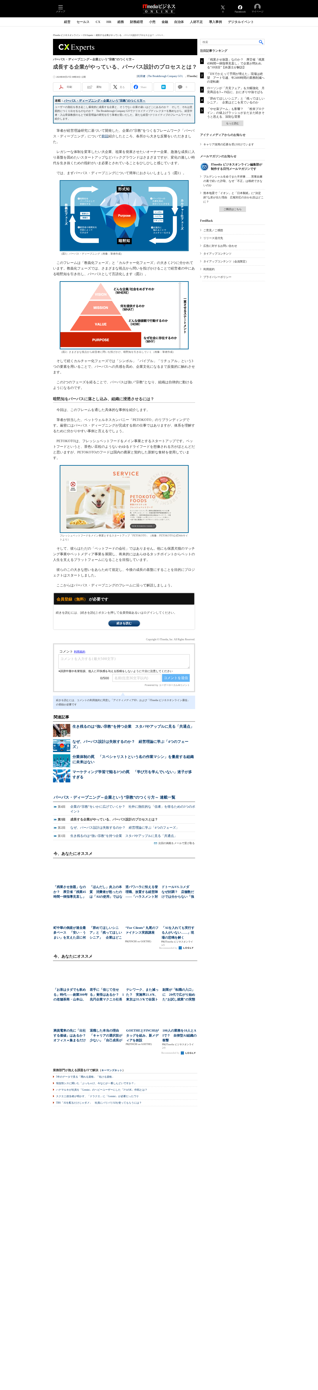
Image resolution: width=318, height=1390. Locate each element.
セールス (83, 22)
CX (98, 22)
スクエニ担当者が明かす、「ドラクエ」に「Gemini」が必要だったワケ (97, 1096)
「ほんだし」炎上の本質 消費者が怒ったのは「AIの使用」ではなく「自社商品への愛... (106, 892)
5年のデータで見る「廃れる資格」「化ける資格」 (85, 1076)
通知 (98, 86)
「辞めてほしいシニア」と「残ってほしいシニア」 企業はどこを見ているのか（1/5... (106, 933)
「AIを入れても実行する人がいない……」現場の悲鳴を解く (178, 932)
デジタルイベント (241, 22)
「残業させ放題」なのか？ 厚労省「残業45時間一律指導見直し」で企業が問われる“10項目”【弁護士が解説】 (236, 63)
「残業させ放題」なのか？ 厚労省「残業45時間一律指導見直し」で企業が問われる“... (69, 892)
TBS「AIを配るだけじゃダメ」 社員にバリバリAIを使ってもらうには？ (99, 1102)
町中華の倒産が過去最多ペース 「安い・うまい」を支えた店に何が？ (69, 933)
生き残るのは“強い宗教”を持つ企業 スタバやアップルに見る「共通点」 (133, 726)
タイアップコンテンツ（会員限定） (225, 261)
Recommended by (168, 948)
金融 (165, 22)
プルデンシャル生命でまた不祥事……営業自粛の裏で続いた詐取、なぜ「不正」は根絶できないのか (232, 181)
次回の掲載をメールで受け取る (176, 843)
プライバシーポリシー (217, 277)
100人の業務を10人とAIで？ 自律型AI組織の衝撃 (179, 1035)
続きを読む (124, 623)
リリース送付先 (213, 238)
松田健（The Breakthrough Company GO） (161, 76)
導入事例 (215, 22)
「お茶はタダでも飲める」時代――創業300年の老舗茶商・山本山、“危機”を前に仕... (70, 995)
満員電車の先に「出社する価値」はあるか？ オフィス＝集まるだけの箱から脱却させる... (70, 1036)
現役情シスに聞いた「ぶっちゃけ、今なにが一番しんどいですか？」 (96, 1083)
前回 (104, 136)
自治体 (179, 22)
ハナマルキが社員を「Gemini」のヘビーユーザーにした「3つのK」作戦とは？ (101, 1089)
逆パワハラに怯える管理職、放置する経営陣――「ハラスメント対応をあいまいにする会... (141, 892)
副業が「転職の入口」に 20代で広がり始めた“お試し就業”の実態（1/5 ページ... (178, 995)
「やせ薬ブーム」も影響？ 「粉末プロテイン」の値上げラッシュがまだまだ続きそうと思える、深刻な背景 (236, 112)
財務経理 (136, 22)
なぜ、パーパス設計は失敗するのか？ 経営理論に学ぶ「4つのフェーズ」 (124, 827)
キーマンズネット (111, 1070)
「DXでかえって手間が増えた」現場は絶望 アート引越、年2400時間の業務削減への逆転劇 (236, 77)
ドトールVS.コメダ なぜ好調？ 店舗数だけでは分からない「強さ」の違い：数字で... (178, 892)
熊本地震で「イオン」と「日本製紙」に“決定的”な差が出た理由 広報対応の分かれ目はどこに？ (233, 197)
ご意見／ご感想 (213, 230)
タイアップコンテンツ (217, 253)
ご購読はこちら (232, 209)
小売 (152, 22)
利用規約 (209, 269)
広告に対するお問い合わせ (220, 245)
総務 (120, 22)
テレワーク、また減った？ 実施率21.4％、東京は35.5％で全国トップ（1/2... (142, 995)
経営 (67, 22)
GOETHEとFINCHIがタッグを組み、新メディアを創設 (142, 1035)
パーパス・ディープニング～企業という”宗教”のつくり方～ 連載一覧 (114, 797)
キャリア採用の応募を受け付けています (228, 144)
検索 (261, 42)
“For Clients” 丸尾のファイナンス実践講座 (142, 930)
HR (108, 22)
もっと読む (232, 123)
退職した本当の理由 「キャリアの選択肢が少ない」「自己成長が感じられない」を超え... (106, 1036)
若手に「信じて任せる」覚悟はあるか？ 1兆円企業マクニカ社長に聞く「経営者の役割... (107, 995)
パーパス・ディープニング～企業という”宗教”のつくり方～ (105, 100)
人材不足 (196, 22)
